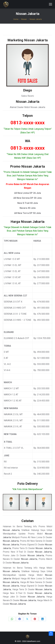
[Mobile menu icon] (50, 4)
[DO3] (43, 502)
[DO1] (11, 502)
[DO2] (27, 502)
